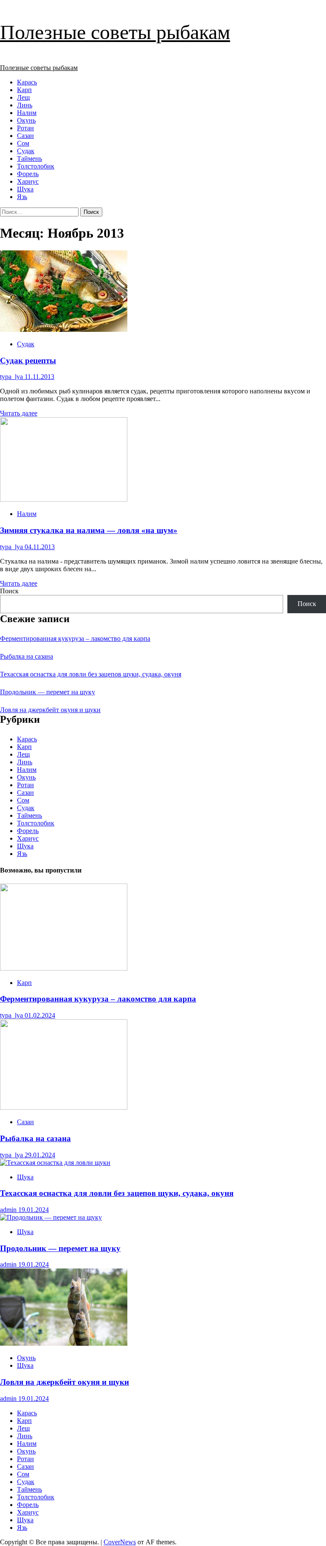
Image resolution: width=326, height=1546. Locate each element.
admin (9, 1209)
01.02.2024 (40, 1015)
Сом (23, 143)
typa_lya (12, 376)
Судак (25, 150)
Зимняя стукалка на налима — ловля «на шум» (88, 530)
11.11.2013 (39, 376)
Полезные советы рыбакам (115, 32)
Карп (24, 89)
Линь (24, 105)
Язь (22, 196)
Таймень (29, 158)
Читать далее (18, 413)
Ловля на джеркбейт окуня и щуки (50, 709)
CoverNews (120, 1542)
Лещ (23, 97)
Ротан (25, 128)
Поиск (9, 591)
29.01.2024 (40, 1155)
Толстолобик (35, 166)
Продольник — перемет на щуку (47, 692)
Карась (27, 82)
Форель (28, 173)
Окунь (26, 120)
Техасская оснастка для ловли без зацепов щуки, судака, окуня (90, 674)
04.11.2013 (40, 546)
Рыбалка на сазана (26, 656)
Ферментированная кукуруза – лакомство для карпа (75, 638)
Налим (27, 112)
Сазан (25, 135)
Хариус (28, 181)
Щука (25, 189)
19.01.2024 (33, 1209)
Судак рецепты (28, 360)
